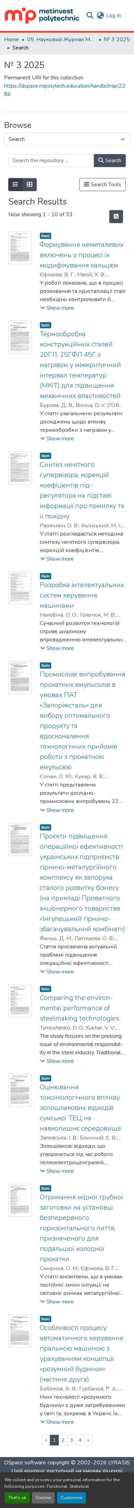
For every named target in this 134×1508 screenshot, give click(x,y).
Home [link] (11, 39)
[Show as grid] (29, 184)
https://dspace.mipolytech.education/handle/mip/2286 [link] (64, 90)
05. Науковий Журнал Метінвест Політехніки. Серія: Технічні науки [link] (61, 39)
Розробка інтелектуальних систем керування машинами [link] (82, 595)
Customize (71, 1498)
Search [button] (112, 160)
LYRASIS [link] (119, 1462)
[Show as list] (15, 184)
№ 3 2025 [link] (117, 39)
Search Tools (105, 184)
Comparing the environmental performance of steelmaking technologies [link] (79, 1008)
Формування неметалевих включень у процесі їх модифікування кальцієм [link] (81, 255)
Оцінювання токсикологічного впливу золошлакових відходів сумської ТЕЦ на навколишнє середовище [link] (80, 1107)
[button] (42, 15)
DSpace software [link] (25, 1462)
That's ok (17, 1498)
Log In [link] (113, 15)
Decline (43, 1498)
